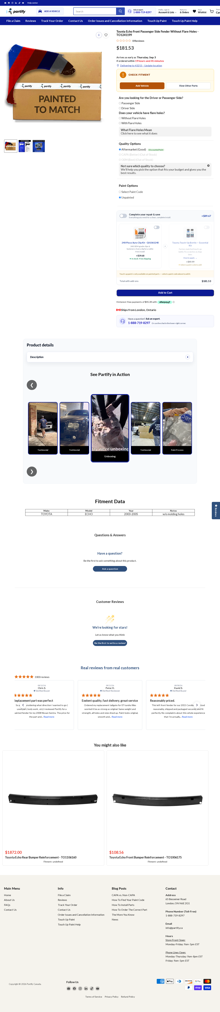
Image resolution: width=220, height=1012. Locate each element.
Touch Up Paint (157, 20)
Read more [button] (48, 716)
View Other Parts (188, 85)
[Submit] (120, 11)
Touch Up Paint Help (184, 20)
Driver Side (128, 108)
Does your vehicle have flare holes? (142, 113)
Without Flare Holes (133, 118)
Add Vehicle (142, 85)
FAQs (7, 904)
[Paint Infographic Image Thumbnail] (24, 146)
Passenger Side (130, 103)
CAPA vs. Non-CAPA (123, 895)
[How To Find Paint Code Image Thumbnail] (38, 146)
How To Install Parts (123, 904)
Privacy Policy (111, 996)
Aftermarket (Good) (142, 149)
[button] (23, 705)
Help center (32, 3)
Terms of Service (93, 996)
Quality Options (130, 144)
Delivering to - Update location (141, 65)
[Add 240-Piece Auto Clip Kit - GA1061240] (157, 227)
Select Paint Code (132, 192)
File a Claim (13, 20)
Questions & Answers (110, 535)
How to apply (190, 258)
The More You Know (123, 914)
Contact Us (75, 20)
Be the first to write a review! (110, 643)
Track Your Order (52, 20)
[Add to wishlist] (106, 35)
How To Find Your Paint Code (128, 899)
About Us (9, 899)
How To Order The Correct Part (129, 909)
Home (7, 895)
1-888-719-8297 (142, 12)
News (115, 919)
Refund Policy (128, 996)
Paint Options (128, 185)
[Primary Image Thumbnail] (10, 146)
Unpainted (127, 197)
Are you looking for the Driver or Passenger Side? (151, 98)
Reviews (30, 20)
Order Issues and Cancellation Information (115, 20)
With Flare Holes (131, 123)
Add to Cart (165, 292)
